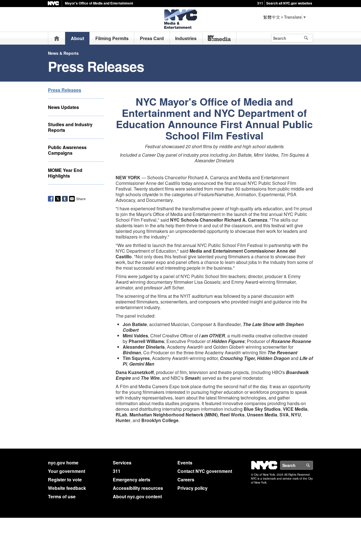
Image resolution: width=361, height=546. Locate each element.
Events (184, 462)
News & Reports (63, 53)
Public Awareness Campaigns (67, 150)
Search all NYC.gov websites (289, 3)
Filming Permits (112, 38)
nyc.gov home (63, 462)
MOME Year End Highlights (65, 173)
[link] (219, 38)
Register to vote (65, 479)
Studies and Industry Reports (70, 127)
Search (312, 465)
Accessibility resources (138, 488)
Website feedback (67, 488)
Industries (186, 38)
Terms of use (62, 496)
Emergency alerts (131, 479)
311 (260, 3)
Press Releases (64, 90)
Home (57, 38)
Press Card (152, 38)
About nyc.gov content (137, 496)
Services (122, 462)
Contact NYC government (204, 471)
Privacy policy (192, 488)
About (77, 38)
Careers (185, 479)
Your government (66, 471)
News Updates (63, 107)
